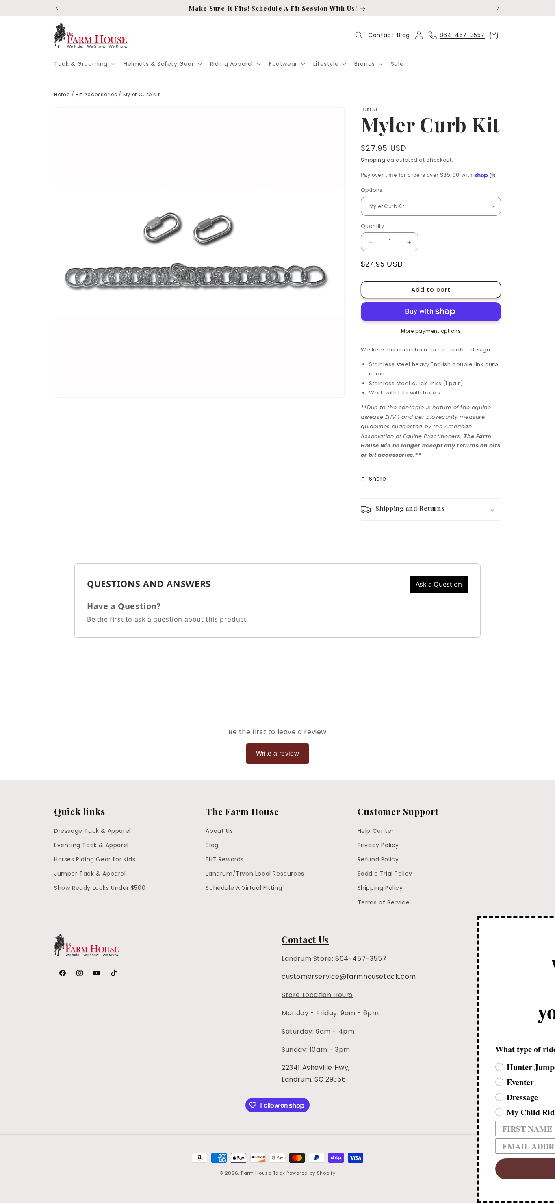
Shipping (373, 159)
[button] (84, 63)
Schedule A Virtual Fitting (244, 888)
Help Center (376, 831)
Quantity (372, 226)
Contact (381, 35)
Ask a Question (439, 584)
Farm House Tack (263, 1173)
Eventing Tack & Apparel (91, 845)
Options (372, 190)
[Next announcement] (498, 8)
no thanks (423, 1193)
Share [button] (377, 479)
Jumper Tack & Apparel (90, 873)
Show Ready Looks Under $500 (99, 888)
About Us (219, 831)
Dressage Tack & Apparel (92, 831)
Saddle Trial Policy (385, 873)
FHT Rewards (225, 859)
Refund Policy (378, 859)
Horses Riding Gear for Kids (94, 859)
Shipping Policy (380, 888)
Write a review (277, 753)
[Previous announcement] (57, 8)
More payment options (431, 330)
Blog (403, 35)
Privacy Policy (378, 845)
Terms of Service (384, 902)
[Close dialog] (548, 923)
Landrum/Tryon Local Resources (255, 873)
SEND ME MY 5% (423, 1169)
